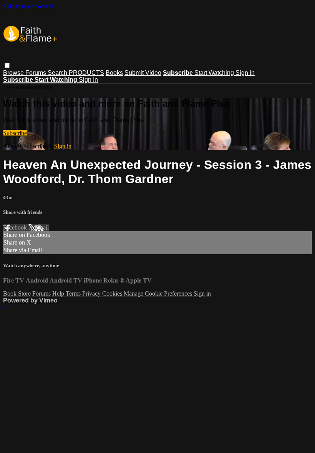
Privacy (92, 293)
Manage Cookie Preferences (159, 293)
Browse (14, 72)
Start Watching (214, 72)
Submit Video (142, 72)
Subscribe (15, 133)
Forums (36, 72)
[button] (7, 65)
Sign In (88, 79)
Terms (74, 293)
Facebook (15, 227)
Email (42, 227)
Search (58, 72)
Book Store (17, 293)
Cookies (113, 293)
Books (114, 72)
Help (59, 293)
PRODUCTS (86, 72)
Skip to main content (28, 6)
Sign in (245, 72)
